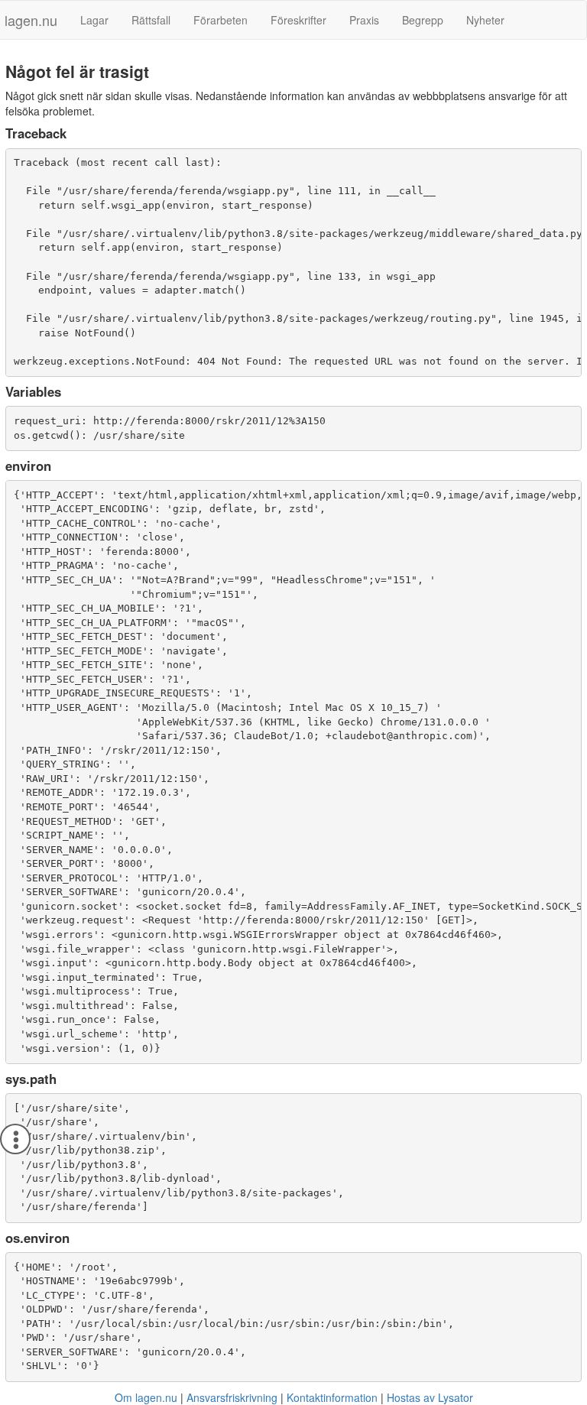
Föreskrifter (298, 20)
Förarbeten (220, 20)
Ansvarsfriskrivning (231, 1397)
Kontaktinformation (332, 1397)
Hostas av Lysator (430, 1397)
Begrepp (422, 20)
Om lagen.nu (146, 1397)
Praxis (364, 20)
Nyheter (485, 20)
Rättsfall (150, 20)
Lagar (94, 20)
